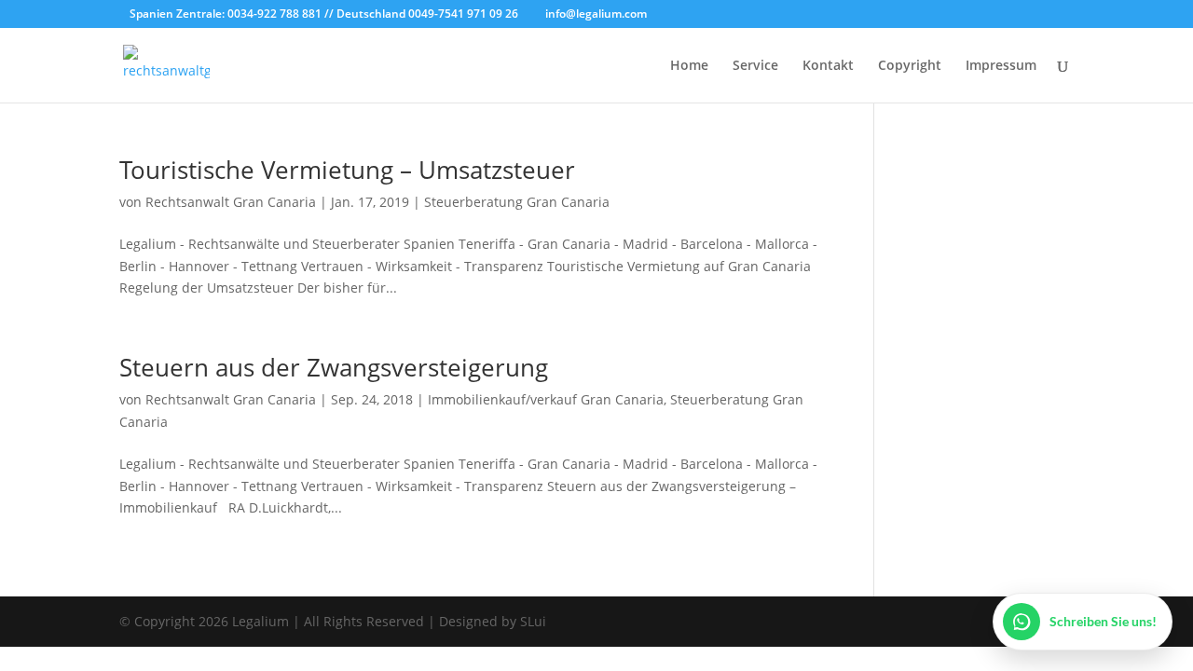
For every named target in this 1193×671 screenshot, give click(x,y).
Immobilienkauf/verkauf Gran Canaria (546, 399)
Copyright (909, 66)
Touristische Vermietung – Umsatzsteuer (347, 169)
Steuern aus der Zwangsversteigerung (333, 367)
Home (689, 66)
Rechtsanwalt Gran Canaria (230, 202)
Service (755, 66)
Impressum (1001, 66)
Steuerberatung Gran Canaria (517, 202)
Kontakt (828, 66)
